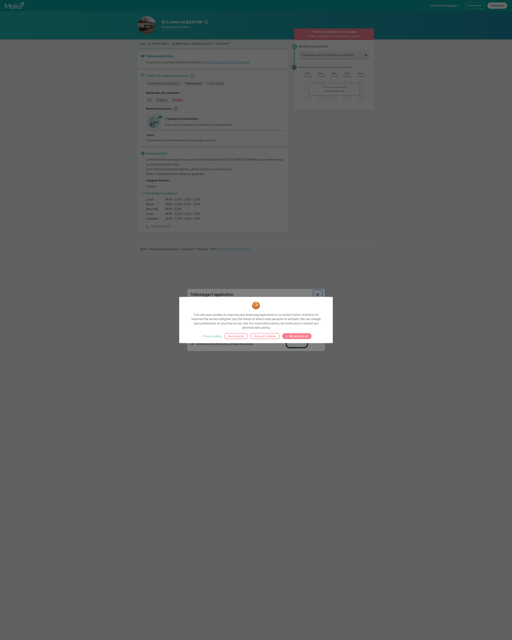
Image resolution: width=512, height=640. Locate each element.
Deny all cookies (265, 336)
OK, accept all (298, 336)
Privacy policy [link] (212, 336)
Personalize (236, 336)
